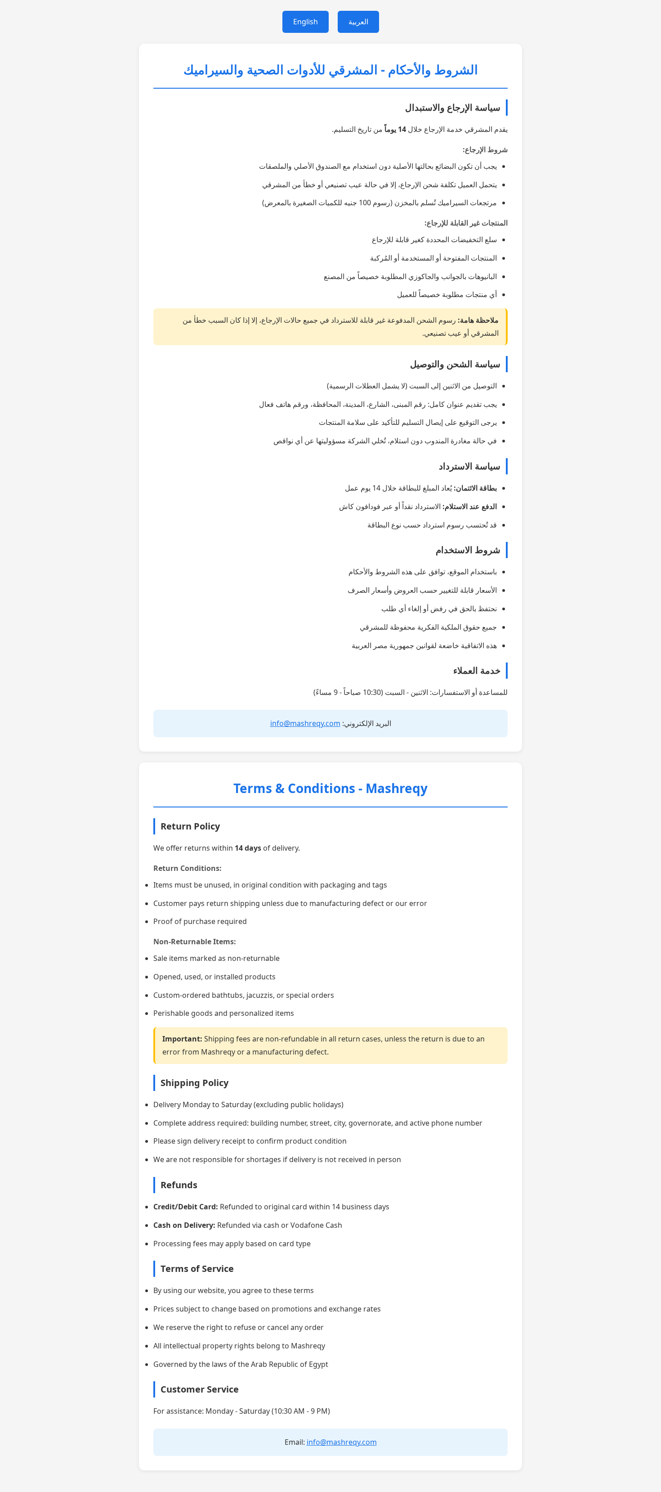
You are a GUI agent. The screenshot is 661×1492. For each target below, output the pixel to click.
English (305, 22)
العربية (358, 22)
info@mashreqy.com (305, 723)
